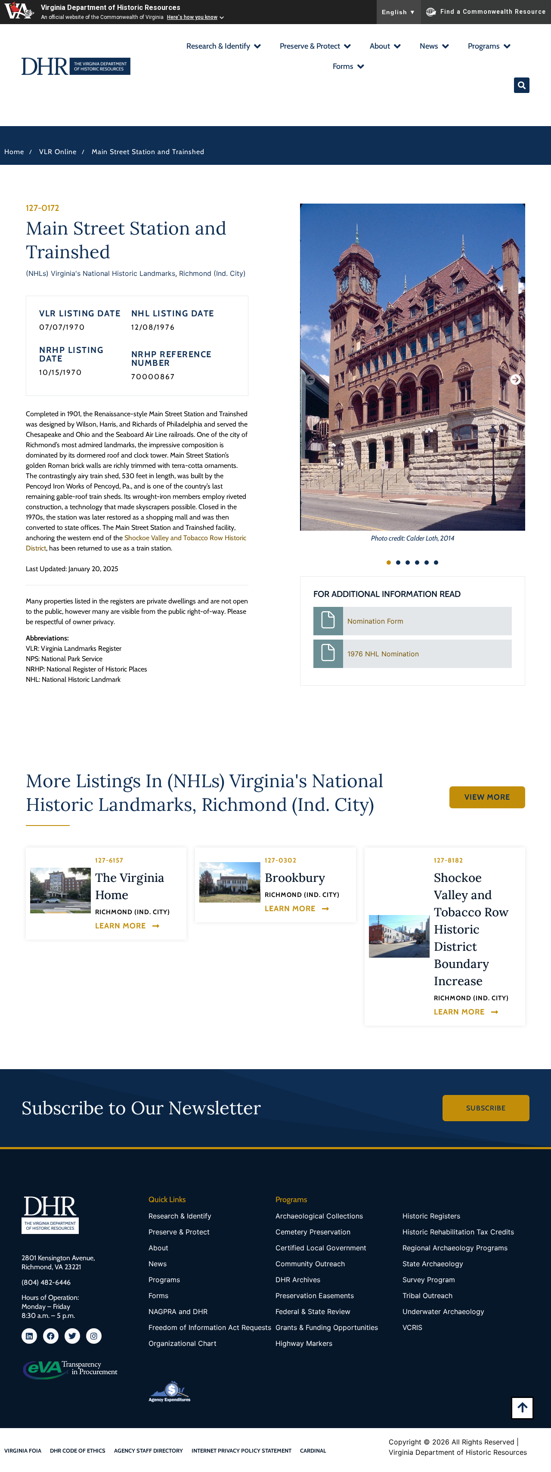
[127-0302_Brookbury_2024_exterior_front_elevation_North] (229, 882)
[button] (223, 47)
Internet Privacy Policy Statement (241, 1450)
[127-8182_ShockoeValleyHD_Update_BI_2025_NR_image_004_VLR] (399, 936)
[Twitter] (72, 1336)
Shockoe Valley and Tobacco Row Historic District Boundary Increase (471, 929)
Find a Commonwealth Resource (493, 11)
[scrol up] (522, 1407)
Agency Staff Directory (148, 1450)
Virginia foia (22, 1450)
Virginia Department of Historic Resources (110, 7)
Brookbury (295, 877)
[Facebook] (51, 1336)
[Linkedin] (29, 1336)
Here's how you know (192, 17)
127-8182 (448, 860)
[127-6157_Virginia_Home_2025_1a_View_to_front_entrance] (60, 890)
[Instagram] (94, 1336)
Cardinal (313, 1450)
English (399, 12)
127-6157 (109, 860)
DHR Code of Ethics (77, 1450)
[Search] (521, 85)
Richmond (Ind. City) (212, 273)
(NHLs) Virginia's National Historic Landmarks (100, 273)
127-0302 (281, 860)
